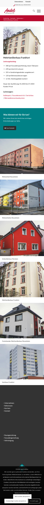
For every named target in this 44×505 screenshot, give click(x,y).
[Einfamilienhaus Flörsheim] (22, 238)
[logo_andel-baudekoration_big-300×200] (18, 11)
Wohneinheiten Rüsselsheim (10, 218)
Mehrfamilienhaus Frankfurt (10, 300)
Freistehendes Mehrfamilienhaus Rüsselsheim (16, 341)
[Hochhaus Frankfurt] (22, 361)
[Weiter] (36, 40)
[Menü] (38, 11)
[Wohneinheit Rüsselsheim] (22, 156)
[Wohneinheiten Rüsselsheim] (22, 197)
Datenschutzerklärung (22, 493)
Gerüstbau (29, 95)
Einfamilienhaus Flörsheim (10, 259)
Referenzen (8, 406)
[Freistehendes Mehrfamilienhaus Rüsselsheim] (22, 320)
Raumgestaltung (10, 435)
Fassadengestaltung (11, 438)
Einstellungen (34, 501)
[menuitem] (18, 1)
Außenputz (7, 95)
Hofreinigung (9, 440)
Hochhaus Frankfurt (8, 382)
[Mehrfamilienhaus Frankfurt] (22, 279)
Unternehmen (19, 1)
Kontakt (28, 1)
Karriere (7, 408)
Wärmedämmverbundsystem (14, 98)
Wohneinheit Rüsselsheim (10, 177)
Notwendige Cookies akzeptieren (16, 501)
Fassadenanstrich (18, 95)
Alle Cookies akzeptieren (22, 496)
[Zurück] (8, 40)
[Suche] (33, 11)
